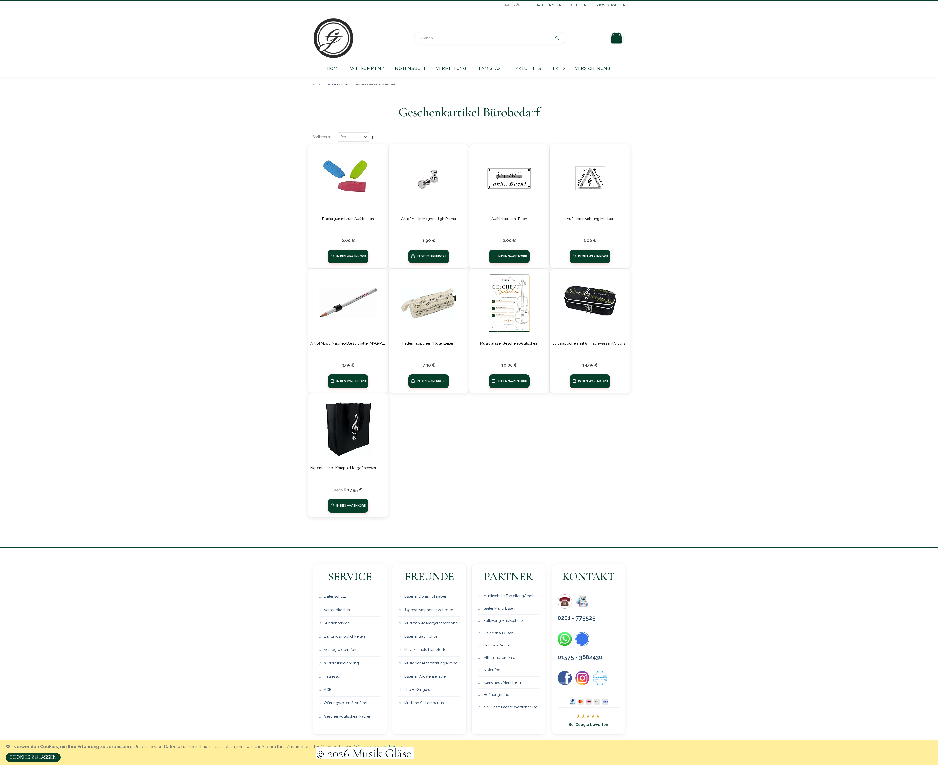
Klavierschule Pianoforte (424, 649)
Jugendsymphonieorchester (428, 610)
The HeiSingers (416, 690)
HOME (316, 84)
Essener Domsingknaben (425, 596)
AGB (327, 690)
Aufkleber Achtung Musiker (590, 219)
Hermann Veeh (496, 645)
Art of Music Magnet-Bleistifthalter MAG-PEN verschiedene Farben (367, 343)
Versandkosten (337, 610)
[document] (470, 752)
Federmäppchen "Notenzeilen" (428, 343)
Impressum (333, 676)
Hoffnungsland (496, 694)
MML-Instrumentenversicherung (510, 707)
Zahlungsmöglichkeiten (344, 636)
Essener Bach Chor (420, 636)
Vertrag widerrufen (340, 649)
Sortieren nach (324, 137)
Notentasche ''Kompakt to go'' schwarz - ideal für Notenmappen (366, 468)
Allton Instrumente (499, 658)
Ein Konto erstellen (609, 5)
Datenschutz (335, 596)
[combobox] (489, 38)
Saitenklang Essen (499, 608)
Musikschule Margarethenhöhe (430, 623)
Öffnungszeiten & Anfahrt (345, 703)
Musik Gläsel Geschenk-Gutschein (509, 343)
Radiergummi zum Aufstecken (348, 219)
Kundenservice (337, 623)
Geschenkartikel (337, 84)
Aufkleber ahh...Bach (509, 219)
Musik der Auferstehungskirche (430, 663)
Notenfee (491, 670)
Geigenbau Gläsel (499, 633)
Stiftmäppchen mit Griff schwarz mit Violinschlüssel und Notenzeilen (610, 343)
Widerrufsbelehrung (341, 663)
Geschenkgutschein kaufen (347, 716)
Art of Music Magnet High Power (428, 219)
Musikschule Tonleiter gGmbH (509, 596)
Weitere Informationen (378, 746)
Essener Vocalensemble (424, 676)
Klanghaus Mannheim (502, 682)
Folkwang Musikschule (503, 620)
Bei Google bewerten (588, 724)
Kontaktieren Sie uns (547, 5)
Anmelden (578, 5)
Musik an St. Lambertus (423, 703)
